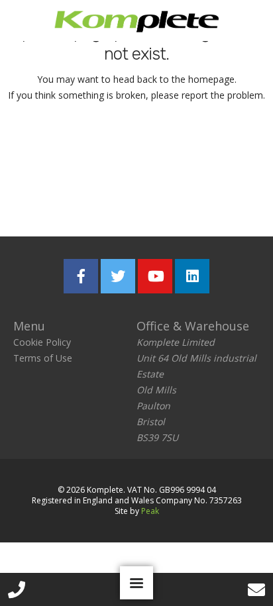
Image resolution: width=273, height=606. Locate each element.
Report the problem (136, 195)
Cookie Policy (42, 342)
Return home (137, 148)
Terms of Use (42, 358)
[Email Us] (256, 589)
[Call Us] (16, 589)
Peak (150, 511)
